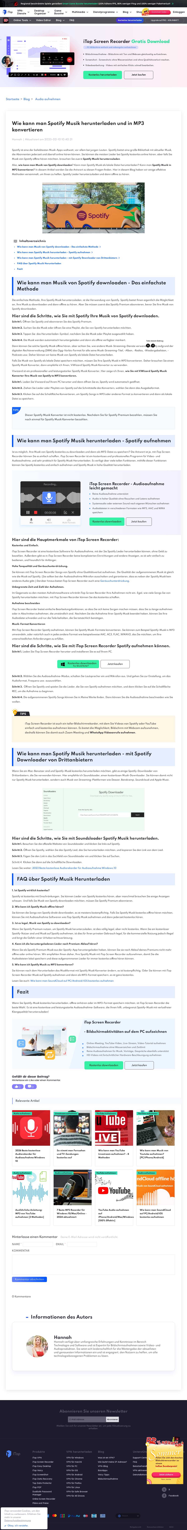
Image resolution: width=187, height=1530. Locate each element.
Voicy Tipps (103, 1474)
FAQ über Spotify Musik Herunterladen (39, 263)
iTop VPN (37, 1457)
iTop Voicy (37, 1470)
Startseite (12, 99)
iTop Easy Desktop (41, 1466)
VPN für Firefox (74, 1483)
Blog (58, 20)
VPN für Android (74, 1474)
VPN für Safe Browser (77, 1491)
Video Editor (43, 20)
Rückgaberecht (135, 1527)
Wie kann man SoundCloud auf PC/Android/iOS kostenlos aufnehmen (72, 981)
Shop (139, 12)
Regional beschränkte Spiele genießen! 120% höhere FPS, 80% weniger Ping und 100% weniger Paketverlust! (95, 3)
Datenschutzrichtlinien (155, 1527)
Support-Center (140, 1457)
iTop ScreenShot (40, 1474)
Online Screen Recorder (43, 1499)
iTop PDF (36, 1487)
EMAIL (61, 1244)
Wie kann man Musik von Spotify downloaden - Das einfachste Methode (58, 247)
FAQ (72, 20)
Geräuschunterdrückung (114, 581)
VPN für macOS (74, 1462)
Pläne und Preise (40, 1503)
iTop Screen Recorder (42, 1462)
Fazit (20, 269)
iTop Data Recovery (42, 1479)
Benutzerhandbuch (142, 1466)
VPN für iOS (72, 1470)
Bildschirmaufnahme (108, 1479)
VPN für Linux (73, 1487)
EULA (171, 1527)
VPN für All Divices (75, 1495)
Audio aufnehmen (47, 99)
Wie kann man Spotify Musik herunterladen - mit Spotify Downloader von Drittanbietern (67, 258)
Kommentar (20, 1250)
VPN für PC (71, 1466)
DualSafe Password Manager (42, 1493)
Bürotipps (102, 1470)
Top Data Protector (42, 1483)
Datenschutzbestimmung (17, 1520)
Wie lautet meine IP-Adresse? (112, 1462)
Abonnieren (112, 1419)
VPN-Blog (103, 1466)
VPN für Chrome (74, 1479)
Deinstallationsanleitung (144, 1474)
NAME (16, 1244)
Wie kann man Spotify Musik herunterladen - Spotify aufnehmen (54, 252)
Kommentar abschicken (29, 1279)
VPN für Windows (75, 1457)
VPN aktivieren (140, 1470)
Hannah (17, 139)
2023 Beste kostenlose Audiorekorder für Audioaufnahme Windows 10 (74, 868)
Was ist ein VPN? (106, 1457)
